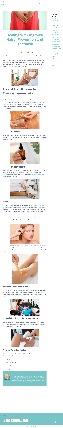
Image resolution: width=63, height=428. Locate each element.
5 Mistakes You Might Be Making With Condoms (56, 48)
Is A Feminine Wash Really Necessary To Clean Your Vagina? (55, 27)
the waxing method (24, 245)
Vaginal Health (55, 62)
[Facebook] (56, 417)
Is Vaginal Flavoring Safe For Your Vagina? (56, 20)
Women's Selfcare (30, 49)
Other (53, 56)
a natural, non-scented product (38, 174)
